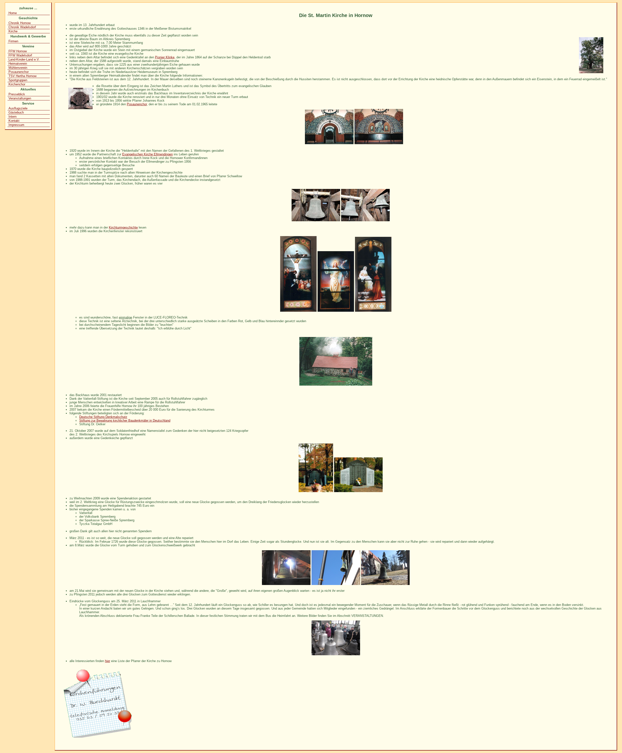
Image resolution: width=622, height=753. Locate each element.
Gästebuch (16, 112)
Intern (13, 116)
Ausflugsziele (18, 108)
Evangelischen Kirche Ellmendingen (147, 154)
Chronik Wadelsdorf (22, 27)
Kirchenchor (17, 84)
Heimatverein (18, 63)
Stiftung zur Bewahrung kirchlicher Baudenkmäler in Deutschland (124, 420)
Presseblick (17, 94)
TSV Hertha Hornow (22, 76)
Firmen (13, 41)
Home (13, 13)
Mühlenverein (18, 68)
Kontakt (14, 121)
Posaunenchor (19, 72)
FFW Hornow (18, 51)
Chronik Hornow (20, 23)
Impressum (16, 125)
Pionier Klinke (164, 57)
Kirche (13, 31)
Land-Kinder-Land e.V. (24, 59)
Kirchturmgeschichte (123, 227)
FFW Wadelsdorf (20, 55)
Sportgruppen (18, 80)
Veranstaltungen (20, 98)
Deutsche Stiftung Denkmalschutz (103, 417)
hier (107, 661)
